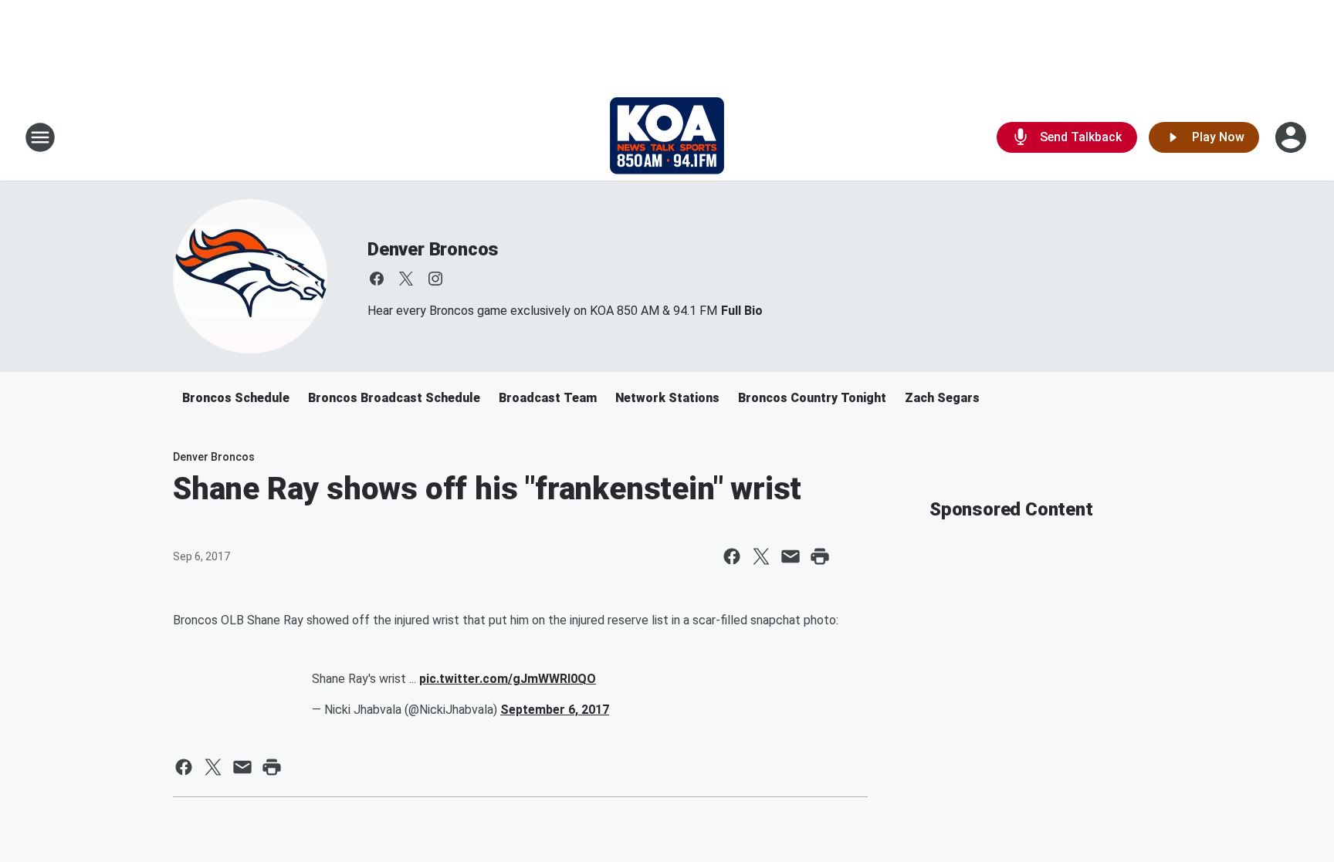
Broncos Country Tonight (812, 397)
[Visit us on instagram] (435, 278)
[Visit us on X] (406, 278)
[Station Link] (667, 137)
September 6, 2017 (554, 709)
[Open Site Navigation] (40, 137)
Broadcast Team (548, 397)
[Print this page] (820, 556)
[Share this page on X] (761, 556)
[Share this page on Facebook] (732, 556)
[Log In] (1292, 137)
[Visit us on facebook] (376, 278)
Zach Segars (942, 397)
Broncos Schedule (235, 397)
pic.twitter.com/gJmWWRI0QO (507, 678)
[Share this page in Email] (790, 556)
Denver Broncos (433, 249)
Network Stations (667, 397)
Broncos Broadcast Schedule (394, 397)
